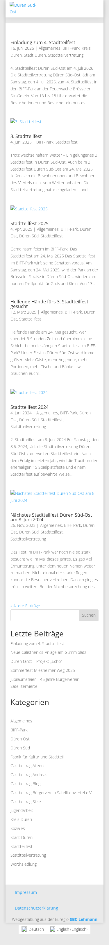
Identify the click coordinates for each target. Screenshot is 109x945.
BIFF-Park (71, 48)
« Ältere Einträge (25, 605)
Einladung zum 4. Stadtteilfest (42, 42)
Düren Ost (20, 739)
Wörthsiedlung (23, 864)
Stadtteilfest (67, 142)
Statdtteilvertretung (65, 55)
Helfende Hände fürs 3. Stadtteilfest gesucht (49, 303)
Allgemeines (49, 48)
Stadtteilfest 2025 (29, 223)
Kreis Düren (21, 819)
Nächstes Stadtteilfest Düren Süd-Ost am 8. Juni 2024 (51, 517)
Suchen (89, 615)
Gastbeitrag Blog (25, 783)
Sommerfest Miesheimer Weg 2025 (42, 670)
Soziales (17, 828)
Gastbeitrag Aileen (27, 765)
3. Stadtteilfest (26, 136)
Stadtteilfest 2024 (29, 407)
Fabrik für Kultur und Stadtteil (37, 757)
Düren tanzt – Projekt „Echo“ (36, 661)
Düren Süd (29, 236)
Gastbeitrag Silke (25, 801)
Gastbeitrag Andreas (28, 774)
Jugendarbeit (21, 810)
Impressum (26, 892)
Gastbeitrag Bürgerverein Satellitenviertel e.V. (51, 792)
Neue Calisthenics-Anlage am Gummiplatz (48, 652)
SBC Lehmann (83, 919)
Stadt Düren (35, 55)
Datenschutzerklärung (36, 908)
